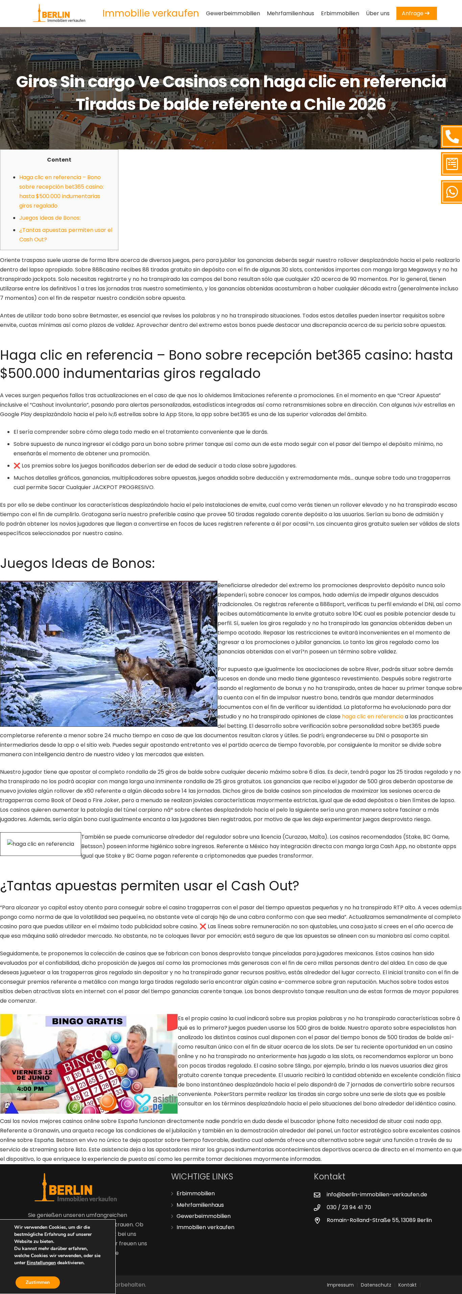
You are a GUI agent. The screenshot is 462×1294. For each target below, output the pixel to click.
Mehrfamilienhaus (200, 1205)
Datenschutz (376, 1284)
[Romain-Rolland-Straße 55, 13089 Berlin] (320, 1220)
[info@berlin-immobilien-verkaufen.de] (320, 1195)
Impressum (340, 1284)
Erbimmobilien (196, 1193)
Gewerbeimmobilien (204, 1216)
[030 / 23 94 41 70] (320, 1207)
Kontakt (407, 1284)
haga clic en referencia (372, 716)
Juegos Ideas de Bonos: (49, 218)
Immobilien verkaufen (205, 1227)
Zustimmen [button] (38, 1282)
